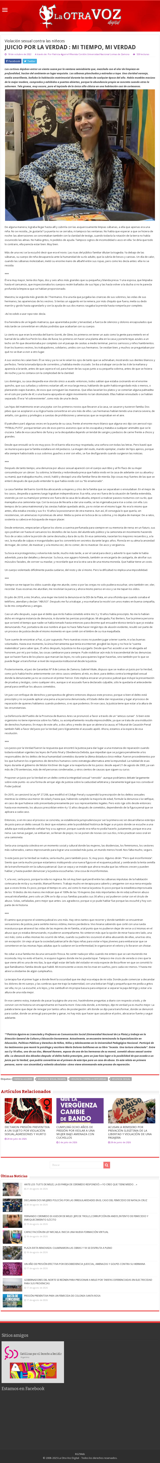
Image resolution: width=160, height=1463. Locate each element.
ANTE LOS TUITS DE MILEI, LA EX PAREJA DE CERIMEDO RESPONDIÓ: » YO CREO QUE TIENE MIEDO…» (80, 1184)
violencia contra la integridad (89, 1079)
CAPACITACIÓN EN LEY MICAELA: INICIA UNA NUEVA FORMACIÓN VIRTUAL (66, 1232)
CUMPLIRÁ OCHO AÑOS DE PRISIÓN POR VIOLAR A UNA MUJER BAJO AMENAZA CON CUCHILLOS (75, 1132)
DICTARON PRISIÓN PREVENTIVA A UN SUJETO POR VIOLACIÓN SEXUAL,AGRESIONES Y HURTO (27, 1130)
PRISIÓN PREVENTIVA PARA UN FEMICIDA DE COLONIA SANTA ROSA (62, 1295)
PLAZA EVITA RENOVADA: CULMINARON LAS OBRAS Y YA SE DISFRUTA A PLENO (68, 1247)
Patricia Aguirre (23, 1079)
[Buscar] (106, 1165)
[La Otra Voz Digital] (80, 15)
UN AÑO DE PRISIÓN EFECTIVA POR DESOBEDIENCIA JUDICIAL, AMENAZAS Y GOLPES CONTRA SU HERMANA (84, 1264)
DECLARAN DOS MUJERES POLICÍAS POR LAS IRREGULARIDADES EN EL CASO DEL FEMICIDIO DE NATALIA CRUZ (85, 1200)
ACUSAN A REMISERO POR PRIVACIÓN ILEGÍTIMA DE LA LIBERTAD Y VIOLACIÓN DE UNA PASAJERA (130, 1132)
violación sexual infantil (52, 1079)
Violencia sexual (121, 1079)
